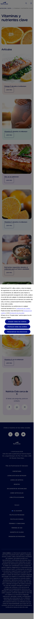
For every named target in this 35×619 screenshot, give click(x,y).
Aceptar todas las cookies (17, 322)
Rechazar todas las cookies (17, 327)
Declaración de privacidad (17, 313)
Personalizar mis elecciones (17, 332)
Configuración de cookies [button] (23, 308)
